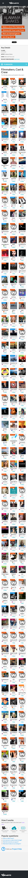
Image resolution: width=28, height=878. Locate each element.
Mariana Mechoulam (15, 771)
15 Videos (5, 128)
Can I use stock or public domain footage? (12, 840)
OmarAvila (5, 521)
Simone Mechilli (14, 560)
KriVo (13, 323)
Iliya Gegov (22, 771)
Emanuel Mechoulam (6, 771)
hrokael (5, 706)
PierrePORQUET (5, 745)
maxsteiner (22, 626)
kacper (13, 218)
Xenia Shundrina (14, 600)
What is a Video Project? (8, 838)
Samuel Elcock (22, 99)
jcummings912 (22, 547)
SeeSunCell (13, 284)
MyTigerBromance (23, 178)
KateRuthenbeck (6, 679)
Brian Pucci (13, 534)
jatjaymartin (5, 640)
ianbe (5, 205)
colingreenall (5, 336)
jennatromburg (5, 653)
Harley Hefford (13, 429)
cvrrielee (5, 86)
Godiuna (14, 574)
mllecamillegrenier (14, 719)
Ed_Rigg (14, 191)
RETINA (5, 429)
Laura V (22, 205)
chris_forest (14, 152)
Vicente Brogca (22, 785)
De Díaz (22, 706)
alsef (22, 495)
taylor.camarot (22, 270)
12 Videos (22, 484)
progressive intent (23, 191)
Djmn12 (5, 152)
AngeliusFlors (5, 455)
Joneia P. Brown (22, 402)
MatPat (22, 666)
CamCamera (22, 442)
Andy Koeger (5, 547)
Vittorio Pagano (5, 574)
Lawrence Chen (14, 336)
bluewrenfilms (13, 495)
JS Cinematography (6, 587)
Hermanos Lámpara (23, 152)
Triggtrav (22, 613)
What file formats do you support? (11, 842)
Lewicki (22, 257)
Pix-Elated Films (22, 468)
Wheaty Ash (5, 323)
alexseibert (13, 165)
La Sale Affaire (5, 376)
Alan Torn (13, 205)
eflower (5, 468)
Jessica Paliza (5, 270)
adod (5, 495)
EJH (13, 679)
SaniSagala (22, 336)
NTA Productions (6, 363)
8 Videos (5, 181)
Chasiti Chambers (23, 521)
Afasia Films (22, 297)
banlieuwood (22, 218)
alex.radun (22, 376)
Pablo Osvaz (14, 706)
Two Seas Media (22, 231)
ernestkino (22, 125)
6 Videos (5, 313)
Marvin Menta (22, 323)
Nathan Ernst (22, 600)
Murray (22, 455)
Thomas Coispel (14, 402)
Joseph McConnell (14, 481)
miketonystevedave (23, 640)
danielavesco (5, 613)
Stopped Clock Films (6, 257)
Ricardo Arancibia (14, 785)
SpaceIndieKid (22, 481)
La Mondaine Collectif (15, 86)
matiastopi (13, 178)
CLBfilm (13, 349)
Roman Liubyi (13, 468)
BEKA (13, 244)
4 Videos (22, 128)
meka (22, 310)
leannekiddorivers (6, 415)
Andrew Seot (5, 310)
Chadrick (5, 732)
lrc (22, 165)
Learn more (17, 59)
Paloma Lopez (22, 534)
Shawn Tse (13, 587)
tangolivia (5, 600)
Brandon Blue (13, 125)
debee (13, 692)
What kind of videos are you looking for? (12, 843)
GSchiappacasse (14, 626)
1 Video (5, 89)
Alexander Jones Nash (15, 363)
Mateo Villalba (5, 692)
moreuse (22, 415)
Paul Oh (5, 99)
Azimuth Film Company (7, 165)
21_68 (22, 798)
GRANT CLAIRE (13, 653)
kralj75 (5, 349)
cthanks (13, 455)
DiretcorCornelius (23, 745)
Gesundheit (13, 613)
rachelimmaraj (22, 679)
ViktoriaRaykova (22, 349)
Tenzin (13, 257)
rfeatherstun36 (13, 640)
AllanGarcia (22, 112)
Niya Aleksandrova (6, 389)
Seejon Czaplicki (14, 666)
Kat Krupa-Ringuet (23, 692)
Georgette (5, 218)
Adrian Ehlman (5, 508)
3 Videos (22, 89)
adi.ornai (5, 442)
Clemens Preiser (5, 758)
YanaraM (22, 508)
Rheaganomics (5, 785)
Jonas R (13, 139)
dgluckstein (5, 297)
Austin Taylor (5, 191)
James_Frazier (5, 560)
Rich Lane (13, 547)
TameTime (13, 99)
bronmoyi (13, 376)
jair (22, 363)
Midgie (22, 429)
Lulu (22, 574)
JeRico (13, 310)
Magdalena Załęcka (6, 112)
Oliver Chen (5, 534)
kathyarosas (13, 758)
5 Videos (5, 115)
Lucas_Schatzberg (14, 415)
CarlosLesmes (22, 284)
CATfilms (13, 297)
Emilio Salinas (22, 758)
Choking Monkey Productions (8, 139)
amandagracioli (5, 244)
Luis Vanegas (5, 284)
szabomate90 (5, 178)
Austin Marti (14, 521)
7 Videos (5, 590)
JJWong (14, 112)
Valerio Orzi (22, 560)
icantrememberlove (6, 231)
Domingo (22, 587)
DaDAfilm (5, 402)
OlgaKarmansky (5, 626)
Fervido (13, 442)
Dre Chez (13, 798)
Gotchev (14, 745)
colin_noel (13, 231)
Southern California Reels (16, 508)
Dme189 (5, 719)
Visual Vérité (14, 389)
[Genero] (6, 875)
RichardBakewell (14, 732)
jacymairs (5, 481)
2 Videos (13, 89)
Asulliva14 (22, 719)
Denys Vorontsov (6, 798)
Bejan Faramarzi (5, 125)
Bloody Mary (5, 811)
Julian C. (5, 666)
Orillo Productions (14, 270)
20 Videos (22, 300)
